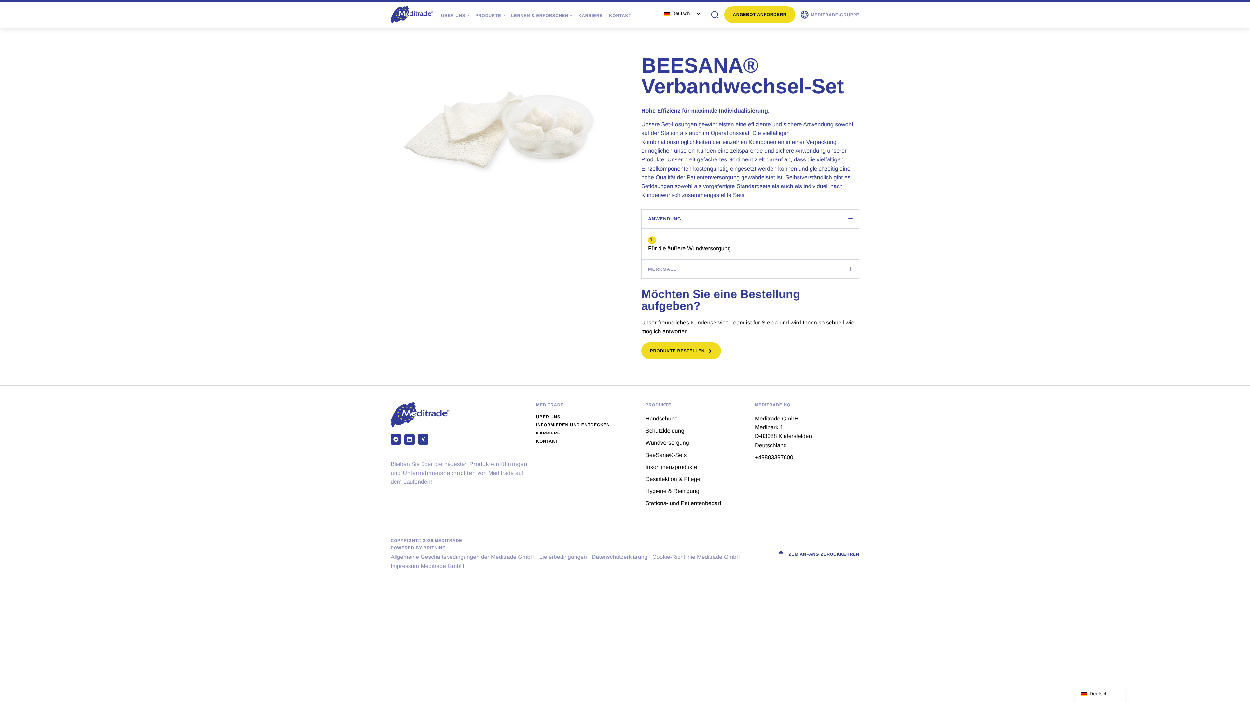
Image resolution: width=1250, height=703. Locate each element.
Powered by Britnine (418, 547)
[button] (829, 14)
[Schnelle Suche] (714, 15)
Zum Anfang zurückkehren (823, 554)
